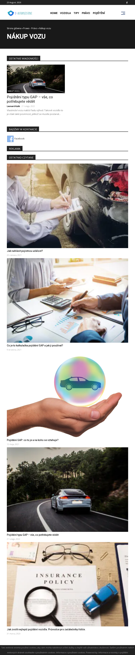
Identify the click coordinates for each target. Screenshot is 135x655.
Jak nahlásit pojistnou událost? (25, 251)
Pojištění (99, 13)
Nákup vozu (14, 91)
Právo (86, 13)
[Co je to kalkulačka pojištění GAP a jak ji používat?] (67, 300)
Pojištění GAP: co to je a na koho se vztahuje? (33, 440)
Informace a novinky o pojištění (113, 652)
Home (53, 13)
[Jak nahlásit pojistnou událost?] (67, 205)
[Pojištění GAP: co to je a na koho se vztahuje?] (67, 394)
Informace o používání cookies (70, 652)
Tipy (76, 13)
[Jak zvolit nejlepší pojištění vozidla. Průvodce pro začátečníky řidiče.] (67, 583)
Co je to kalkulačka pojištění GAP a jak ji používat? (35, 345)
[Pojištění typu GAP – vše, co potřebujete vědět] (36, 78)
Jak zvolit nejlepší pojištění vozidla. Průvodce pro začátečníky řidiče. (46, 629)
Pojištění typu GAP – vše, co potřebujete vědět (30, 99)
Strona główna (14, 28)
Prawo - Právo (30, 28)
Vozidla (65, 13)
